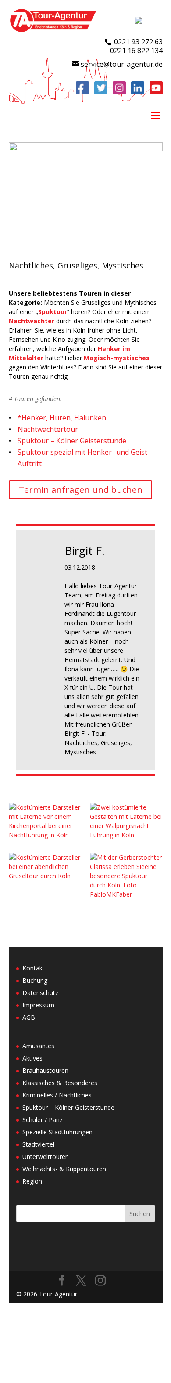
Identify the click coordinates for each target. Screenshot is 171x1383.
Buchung (34, 980)
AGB (28, 1017)
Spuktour (52, 312)
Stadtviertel (38, 1144)
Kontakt (33, 968)
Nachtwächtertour (48, 429)
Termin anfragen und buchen (80, 490)
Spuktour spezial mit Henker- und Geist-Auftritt (84, 457)
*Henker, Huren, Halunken (62, 418)
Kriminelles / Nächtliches (57, 1095)
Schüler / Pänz (42, 1119)
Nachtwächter (31, 321)
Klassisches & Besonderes (59, 1083)
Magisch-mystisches (117, 358)
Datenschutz (40, 992)
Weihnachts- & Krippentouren (64, 1169)
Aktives (32, 1058)
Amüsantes (38, 1046)
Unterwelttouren (45, 1156)
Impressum (38, 1005)
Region (32, 1181)
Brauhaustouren (45, 1070)
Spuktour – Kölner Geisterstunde (72, 440)
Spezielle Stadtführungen (57, 1132)
